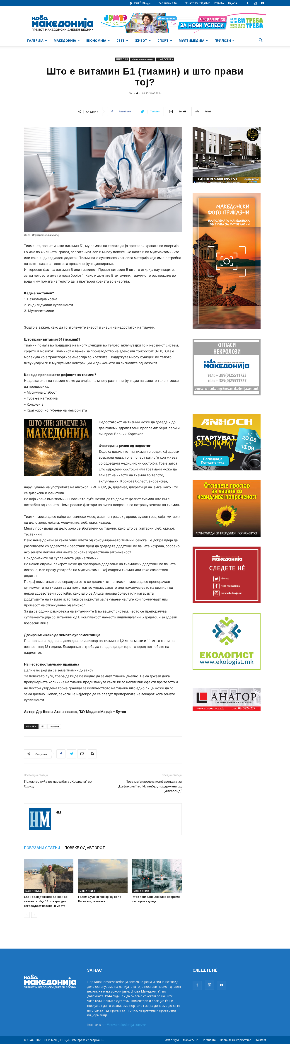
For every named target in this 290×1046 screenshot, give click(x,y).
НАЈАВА (232, 3)
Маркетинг (190, 1040)
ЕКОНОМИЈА (96, 40)
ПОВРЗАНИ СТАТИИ (42, 847)
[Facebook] (247, 3)
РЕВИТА (219, 3)
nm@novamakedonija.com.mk (124, 1024)
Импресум (172, 1040)
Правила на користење (235, 1040)
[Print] (92, 753)
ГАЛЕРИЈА (35, 40)
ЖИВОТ (141, 40)
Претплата (209, 1040)
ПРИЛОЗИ (223, 40)
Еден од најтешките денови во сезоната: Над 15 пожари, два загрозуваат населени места (46, 901)
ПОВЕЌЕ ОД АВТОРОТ (85, 847)
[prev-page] (27, 915)
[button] (260, 41)
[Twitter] (71, 753)
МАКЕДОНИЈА (65, 40)
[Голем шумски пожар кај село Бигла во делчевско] (103, 876)
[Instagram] (255, 3)
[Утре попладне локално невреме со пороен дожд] (157, 876)
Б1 (42, 726)
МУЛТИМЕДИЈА (191, 40)
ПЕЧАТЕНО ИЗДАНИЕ (197, 3)
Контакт (261, 1040)
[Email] (81, 753)
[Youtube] (262, 3)
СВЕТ (120, 40)
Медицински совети (143, 59)
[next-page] (34, 915)
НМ (135, 93)
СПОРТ (163, 40)
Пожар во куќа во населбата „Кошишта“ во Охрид (58, 784)
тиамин (54, 726)
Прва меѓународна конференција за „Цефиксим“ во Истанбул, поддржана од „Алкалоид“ (150, 786)
